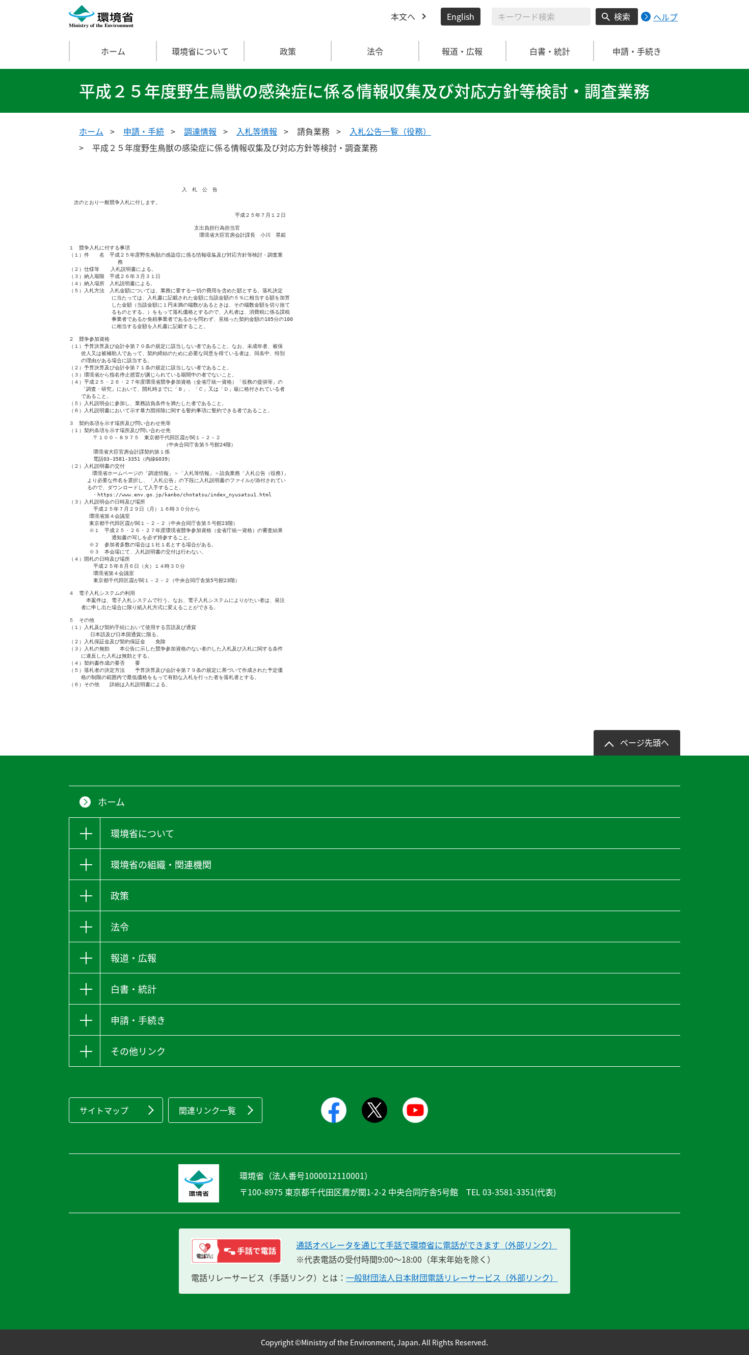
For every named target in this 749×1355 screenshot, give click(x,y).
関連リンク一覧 (207, 1110)
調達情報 (200, 131)
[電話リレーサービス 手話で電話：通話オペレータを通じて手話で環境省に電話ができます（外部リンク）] (236, 1251)
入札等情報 (256, 131)
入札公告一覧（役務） (390, 131)
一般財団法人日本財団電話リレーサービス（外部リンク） (452, 1277)
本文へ (403, 16)
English (460, 16)
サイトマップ (103, 1110)
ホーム (113, 51)
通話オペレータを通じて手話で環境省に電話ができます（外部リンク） (426, 1245)
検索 (622, 16)
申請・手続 (143, 131)
